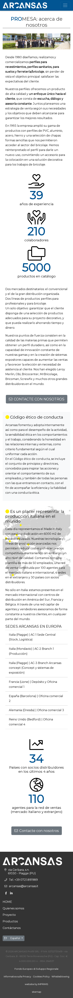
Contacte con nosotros (39, 831)
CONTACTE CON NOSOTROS (39, 399)
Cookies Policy (41, 976)
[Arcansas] (25, 5)
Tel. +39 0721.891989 (23, 879)
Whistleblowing (60, 976)
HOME (7, 902)
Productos (10, 921)
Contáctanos (12, 928)
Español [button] (15, 938)
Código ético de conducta (31, 459)
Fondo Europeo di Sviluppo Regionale (36, 969)
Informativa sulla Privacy (17, 976)
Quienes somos (13, 908)
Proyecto (9, 914)
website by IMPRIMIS (36, 984)
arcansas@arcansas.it (23, 886)
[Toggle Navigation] (65, 5)
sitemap (36, 992)
